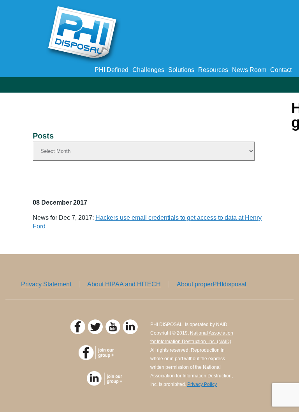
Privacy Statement (46, 284)
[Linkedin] (131, 332)
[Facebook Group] (105, 358)
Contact (281, 70)
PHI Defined (111, 70)
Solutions (181, 70)
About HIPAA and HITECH (124, 284)
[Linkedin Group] (104, 383)
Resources (213, 70)
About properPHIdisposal (211, 284)
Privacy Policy (202, 384)
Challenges (148, 70)
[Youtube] (114, 332)
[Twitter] (96, 332)
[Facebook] (79, 332)
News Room (249, 70)
